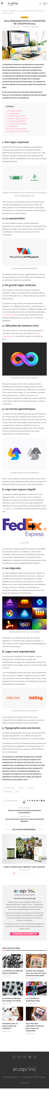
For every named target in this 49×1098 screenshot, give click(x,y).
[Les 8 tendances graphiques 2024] (36, 988)
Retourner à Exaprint (10, 1077)
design (20, 788)
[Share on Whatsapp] (39, 800)
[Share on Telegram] (42, 800)
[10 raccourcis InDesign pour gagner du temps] (12, 988)
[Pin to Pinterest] (32, 800)
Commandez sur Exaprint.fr (24, 934)
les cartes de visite (9, 315)
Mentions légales (39, 1077)
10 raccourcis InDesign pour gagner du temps (11, 999)
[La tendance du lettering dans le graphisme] (12, 961)
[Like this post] (25, 800)
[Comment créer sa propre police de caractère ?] (12, 1014)
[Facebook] (14, 1057)
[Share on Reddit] (37, 800)
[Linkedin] (24, 1057)
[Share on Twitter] (30, 801)
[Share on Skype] (44, 800)
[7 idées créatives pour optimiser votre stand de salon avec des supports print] (24, 849)
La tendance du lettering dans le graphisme (12, 972)
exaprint (30, 788)
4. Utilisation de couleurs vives (17, 118)
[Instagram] (19, 1057)
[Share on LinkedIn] (34, 800)
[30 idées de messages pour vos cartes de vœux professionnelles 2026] (36, 961)
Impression (7, 791)
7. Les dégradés (12, 126)
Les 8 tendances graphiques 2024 (33, 999)
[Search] (40, 3)
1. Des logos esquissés (14, 111)
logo (17, 791)
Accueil (5, 11)
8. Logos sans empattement (16, 129)
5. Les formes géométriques (16, 121)
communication (9, 788)
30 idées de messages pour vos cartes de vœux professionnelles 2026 (36, 973)
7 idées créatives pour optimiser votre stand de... (24, 867)
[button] (4, 854)
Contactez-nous (26, 1077)
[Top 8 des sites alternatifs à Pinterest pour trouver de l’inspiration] (36, 1014)
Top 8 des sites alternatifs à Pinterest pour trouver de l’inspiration (35, 1027)
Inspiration (12, 11)
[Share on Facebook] (27, 800)
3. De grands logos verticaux (16, 116)
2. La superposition (13, 113)
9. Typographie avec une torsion (17, 131)
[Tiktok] (35, 1057)
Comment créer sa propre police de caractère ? (9, 1026)
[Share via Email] (24, 802)
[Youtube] (30, 1057)
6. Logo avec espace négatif (16, 123)
